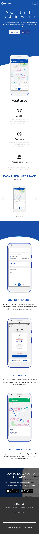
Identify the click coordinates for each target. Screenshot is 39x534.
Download (14, 32)
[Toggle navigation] (35, 4)
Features (25, 32)
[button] (16, 216)
